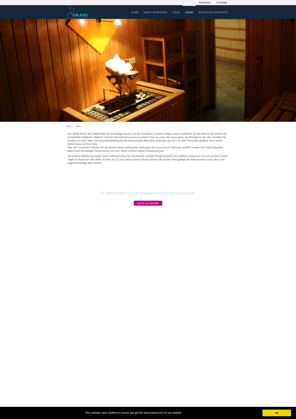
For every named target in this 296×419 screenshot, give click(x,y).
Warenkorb (204, 2)
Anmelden (222, 2)
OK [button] (277, 412)
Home (68, 126)
